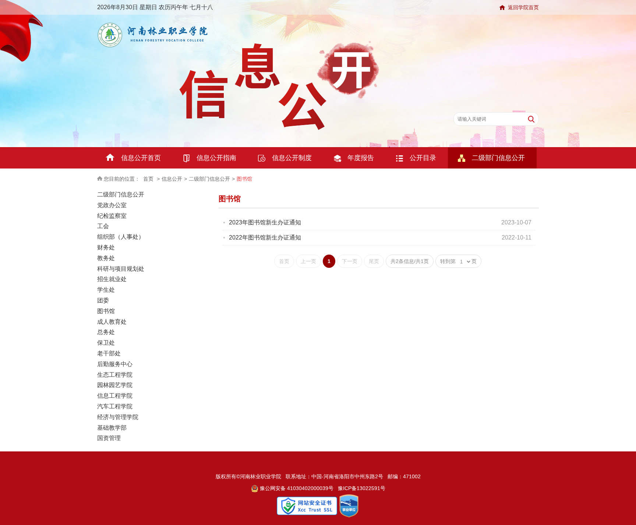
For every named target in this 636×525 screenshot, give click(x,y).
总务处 (106, 332)
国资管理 (109, 438)
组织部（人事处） (120, 237)
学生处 (106, 290)
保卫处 (106, 343)
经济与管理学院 (117, 417)
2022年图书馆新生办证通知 (265, 237)
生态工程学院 (114, 375)
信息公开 (172, 179)
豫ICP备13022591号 (361, 488)
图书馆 (244, 179)
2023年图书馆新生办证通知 (265, 222)
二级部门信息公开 (498, 158)
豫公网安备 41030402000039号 (295, 488)
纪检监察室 (112, 216)
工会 (103, 226)
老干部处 (109, 353)
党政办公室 (112, 205)
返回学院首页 (523, 7)
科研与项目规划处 (120, 269)
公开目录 (423, 158)
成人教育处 (112, 322)
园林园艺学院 (114, 385)
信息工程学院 (114, 396)
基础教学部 (112, 428)
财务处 (106, 247)
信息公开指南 (216, 158)
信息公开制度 (292, 158)
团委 (103, 300)
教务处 (106, 258)
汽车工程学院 (114, 406)
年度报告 (360, 158)
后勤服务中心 (114, 364)
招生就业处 (112, 279)
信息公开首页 (141, 158)
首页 (148, 179)
